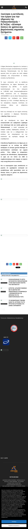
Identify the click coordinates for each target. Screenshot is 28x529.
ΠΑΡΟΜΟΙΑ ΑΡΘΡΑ (6, 273)
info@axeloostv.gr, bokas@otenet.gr (15, 318)
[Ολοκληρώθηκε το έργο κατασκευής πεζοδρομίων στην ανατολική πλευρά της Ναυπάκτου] (4, 281)
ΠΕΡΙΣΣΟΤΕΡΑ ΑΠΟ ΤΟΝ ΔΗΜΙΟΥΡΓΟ (10, 275)
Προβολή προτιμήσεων (14, 525)
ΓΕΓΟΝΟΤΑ (3, 291)
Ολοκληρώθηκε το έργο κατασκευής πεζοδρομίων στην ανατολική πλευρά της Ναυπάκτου (18, 282)
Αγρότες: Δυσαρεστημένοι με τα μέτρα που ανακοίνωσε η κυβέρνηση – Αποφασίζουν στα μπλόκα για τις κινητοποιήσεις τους (18, 292)
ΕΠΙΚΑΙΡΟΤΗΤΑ (4, 282)
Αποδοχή (14, 521)
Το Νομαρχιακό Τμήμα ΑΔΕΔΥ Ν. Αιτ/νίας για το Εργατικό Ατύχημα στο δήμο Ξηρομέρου (17, 303)
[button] (26, 7)
